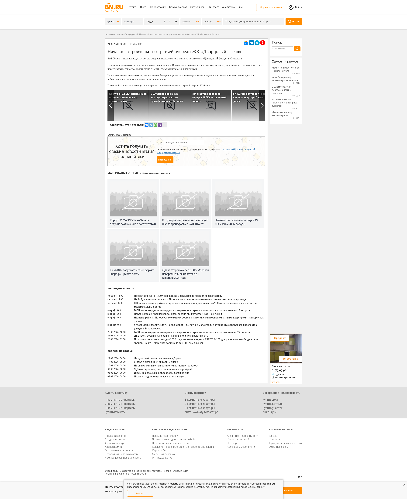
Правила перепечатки (165, 435)
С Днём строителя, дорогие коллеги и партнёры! (163, 369)
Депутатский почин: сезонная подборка (157, 358)
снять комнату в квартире (201, 412)
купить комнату (115, 412)
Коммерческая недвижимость (123, 457)
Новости (152, 34)
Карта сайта (159, 450)
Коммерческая (178, 7)
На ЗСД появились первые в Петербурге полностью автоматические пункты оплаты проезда (190, 299)
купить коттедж (273, 403)
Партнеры (232, 443)
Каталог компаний (238, 439)
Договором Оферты (231, 149)
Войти (298, 7)
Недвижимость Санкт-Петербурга (120, 34)
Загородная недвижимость (121, 454)
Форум (273, 435)
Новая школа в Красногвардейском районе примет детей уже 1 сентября (178, 313)
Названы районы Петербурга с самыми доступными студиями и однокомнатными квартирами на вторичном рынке (199, 319)
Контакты (274, 439)
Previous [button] (110, 105)
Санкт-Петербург (112, 11)
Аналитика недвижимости (242, 435)
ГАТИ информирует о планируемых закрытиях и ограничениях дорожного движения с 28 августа (192, 310)
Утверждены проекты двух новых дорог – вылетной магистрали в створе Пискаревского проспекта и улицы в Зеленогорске (195, 326)
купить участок (273, 408)
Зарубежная (197, 7)
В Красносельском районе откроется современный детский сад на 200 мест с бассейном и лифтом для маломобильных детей (195, 305)
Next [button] (262, 105)
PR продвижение (162, 457)
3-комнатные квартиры (120, 408)
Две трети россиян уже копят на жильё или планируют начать (171, 335)
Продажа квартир (115, 435)
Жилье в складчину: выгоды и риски (156, 361)
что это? (275, 382)
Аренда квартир (114, 443)
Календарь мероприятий (241, 446)
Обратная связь (278, 446)
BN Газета (213, 7)
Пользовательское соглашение (171, 443)
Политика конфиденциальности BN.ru (174, 439)
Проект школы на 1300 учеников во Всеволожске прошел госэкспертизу (178, 295)
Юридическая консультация (285, 443)
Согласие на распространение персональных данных (184, 446)
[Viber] (160, 125)
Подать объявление (271, 7)
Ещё (240, 7)
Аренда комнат (114, 446)
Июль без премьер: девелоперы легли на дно (161, 372)
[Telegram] (151, 125)
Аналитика (228, 7)
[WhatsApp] (155, 125)
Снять (143, 7)
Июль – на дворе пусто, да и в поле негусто (160, 376)
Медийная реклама (163, 454)
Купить (133, 7)
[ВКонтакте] (146, 125)
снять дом (269, 412)
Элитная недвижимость (119, 450)
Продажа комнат (115, 439)
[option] (128, 105)
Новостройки (158, 7)
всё (197, 21)
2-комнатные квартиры (120, 403)
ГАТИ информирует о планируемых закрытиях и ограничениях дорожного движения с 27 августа (192, 332)
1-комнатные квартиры (120, 399)
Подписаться (165, 159)
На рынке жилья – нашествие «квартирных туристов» (166, 365)
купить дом (270, 399)
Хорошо (140, 493)
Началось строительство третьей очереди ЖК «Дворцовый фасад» (188, 34)
